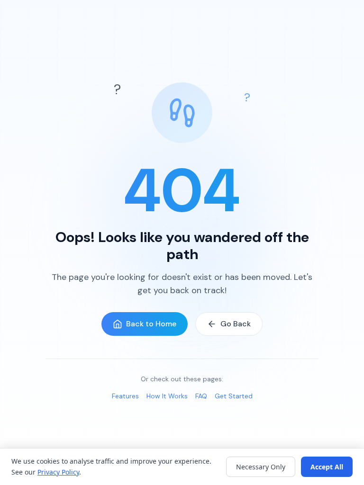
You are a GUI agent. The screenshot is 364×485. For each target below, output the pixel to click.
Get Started (234, 396)
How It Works (167, 396)
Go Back (235, 324)
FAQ (201, 396)
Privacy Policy (58, 471)
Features (125, 396)
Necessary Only (260, 466)
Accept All (326, 466)
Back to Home (151, 324)
